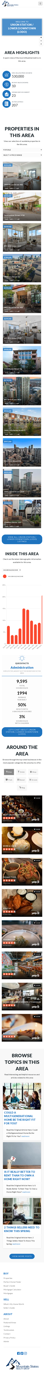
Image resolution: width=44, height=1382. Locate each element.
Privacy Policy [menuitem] (9, 1337)
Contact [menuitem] (7, 1334)
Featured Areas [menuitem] (10, 1322)
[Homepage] (10, 4)
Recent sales (20, 82)
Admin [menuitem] (6, 1341)
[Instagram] (25, 1353)
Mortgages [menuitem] (8, 1293)
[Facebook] (18, 1353)
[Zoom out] (41, 40)
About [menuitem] (6, 1319)
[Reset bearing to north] (41, 44)
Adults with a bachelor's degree (22, 710)
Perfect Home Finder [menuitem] (12, 1282)
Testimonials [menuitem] (9, 1330)
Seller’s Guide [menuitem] (9, 1308)
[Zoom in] (41, 37)
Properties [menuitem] (8, 1278)
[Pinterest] (22, 1353)
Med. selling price (22, 73)
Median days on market (21, 92)
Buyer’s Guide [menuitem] (9, 1286)
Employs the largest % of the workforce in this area (22, 672)
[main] (22, 634)
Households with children (22, 722)
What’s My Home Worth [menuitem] (14, 1304)
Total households (22, 687)
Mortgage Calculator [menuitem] (12, 1289)
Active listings (17, 102)
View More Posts (22, 1256)
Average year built (22, 698)
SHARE (38, 798)
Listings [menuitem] (7, 1326)
